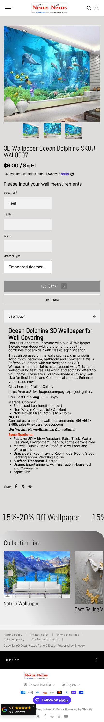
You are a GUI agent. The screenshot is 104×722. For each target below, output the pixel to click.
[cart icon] (96, 8)
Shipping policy (14, 639)
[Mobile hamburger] (9, 8)
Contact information (45, 639)
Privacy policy (39, 634)
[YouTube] (66, 716)
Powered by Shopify (71, 645)
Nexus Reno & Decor (42, 645)
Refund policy (13, 634)
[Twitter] (23, 486)
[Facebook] (16, 486)
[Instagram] (59, 716)
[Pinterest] (30, 486)
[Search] (89, 8)
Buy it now (52, 300)
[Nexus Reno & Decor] (49, 7)
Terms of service (67, 634)
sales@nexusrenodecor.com (40, 424)
